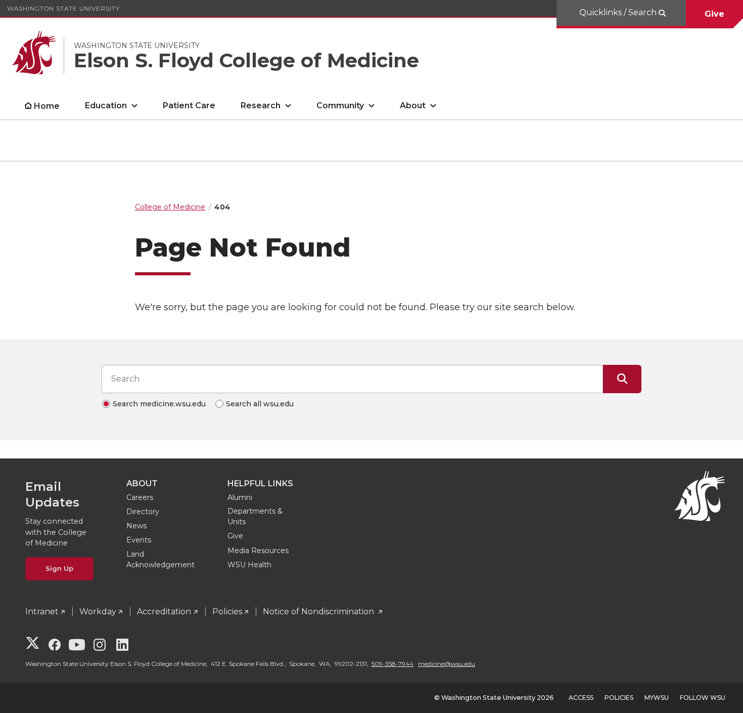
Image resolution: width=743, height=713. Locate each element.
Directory (142, 511)
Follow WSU (702, 697)
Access (581, 697)
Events (138, 539)
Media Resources (258, 550)
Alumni (239, 497)
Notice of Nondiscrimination (319, 611)
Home (47, 106)
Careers (139, 497)
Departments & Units (255, 516)
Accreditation (164, 611)
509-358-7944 (392, 663)
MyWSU (656, 697)
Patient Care (189, 105)
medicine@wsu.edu (446, 663)
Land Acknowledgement (160, 559)
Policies (227, 611)
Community (340, 105)
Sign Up (59, 568)
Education (106, 105)
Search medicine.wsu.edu (159, 403)
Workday (97, 611)
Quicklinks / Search (619, 12)
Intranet (42, 611)
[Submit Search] (622, 379)
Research (261, 105)
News (136, 525)
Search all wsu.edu (260, 403)
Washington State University (63, 8)
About (413, 105)
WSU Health (249, 564)
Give (714, 14)
